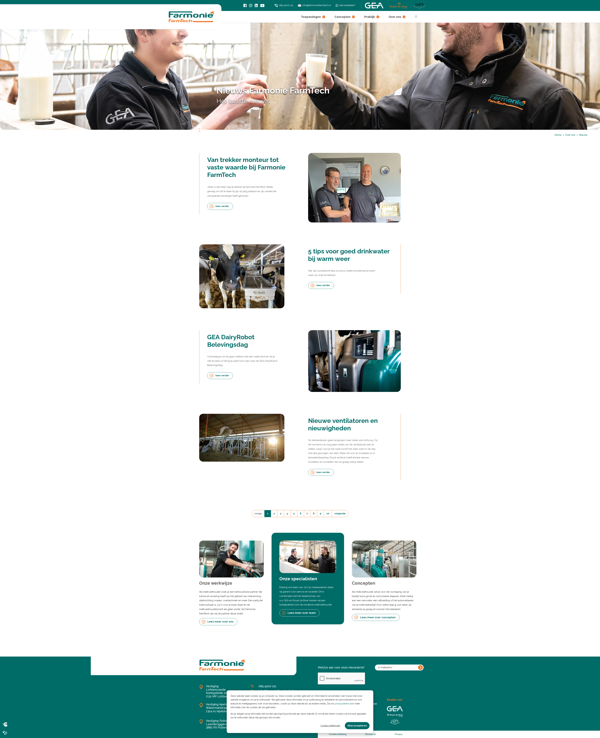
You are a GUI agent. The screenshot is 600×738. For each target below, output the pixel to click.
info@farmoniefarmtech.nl (316, 5)
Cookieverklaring (337, 734)
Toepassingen (311, 16)
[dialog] (300, 711)
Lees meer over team (302, 612)
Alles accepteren (357, 725)
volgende (340, 513)
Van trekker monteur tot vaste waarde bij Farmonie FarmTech (246, 167)
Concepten (342, 16)
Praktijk (369, 16)
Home (558, 134)
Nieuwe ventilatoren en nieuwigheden (343, 424)
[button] (323, 16)
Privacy (398, 734)
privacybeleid (342, 703)
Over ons (395, 16)
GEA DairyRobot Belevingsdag (231, 340)
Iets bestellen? (347, 5)
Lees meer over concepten (378, 617)
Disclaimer (370, 734)
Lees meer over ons (220, 621)
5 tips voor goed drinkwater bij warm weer (349, 254)
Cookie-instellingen (330, 725)
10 (327, 513)
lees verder (222, 206)
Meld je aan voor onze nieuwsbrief (341, 667)
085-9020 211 (286, 5)
